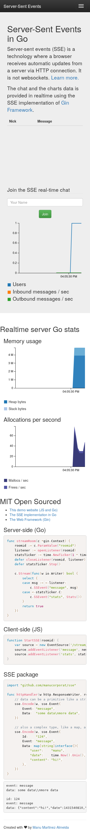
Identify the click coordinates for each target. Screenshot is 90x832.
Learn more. (65, 77)
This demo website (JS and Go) (34, 509)
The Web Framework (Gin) (30, 519)
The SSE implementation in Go (33, 514)
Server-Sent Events (22, 6)
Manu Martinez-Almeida (51, 827)
